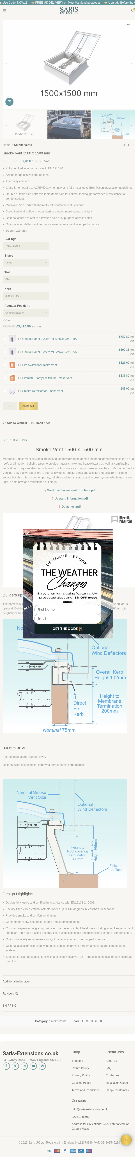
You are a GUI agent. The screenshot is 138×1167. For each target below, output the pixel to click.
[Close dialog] (28, 533)
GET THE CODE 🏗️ (67, 628)
